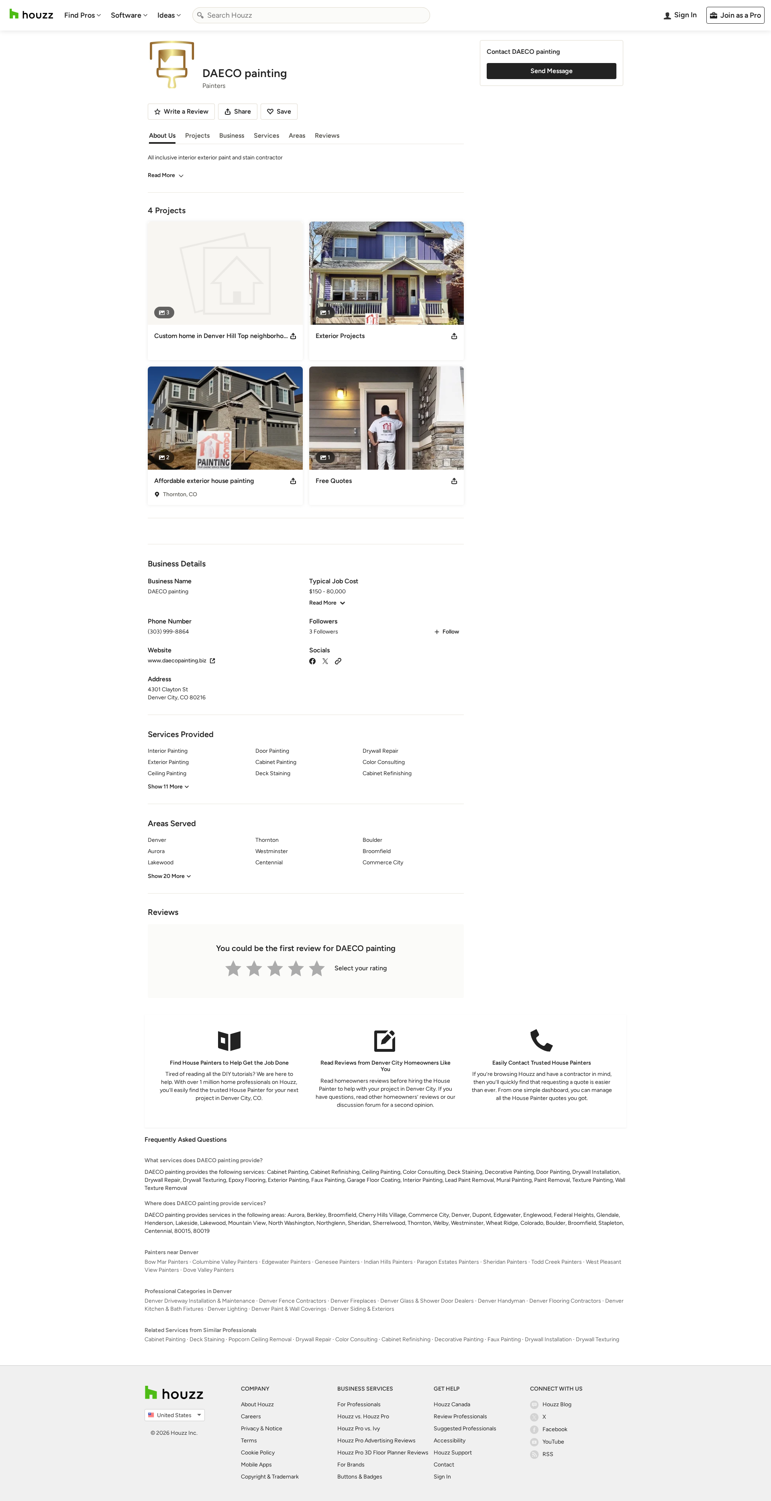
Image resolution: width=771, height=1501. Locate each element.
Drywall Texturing (597, 1339)
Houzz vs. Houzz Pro (363, 1416)
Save (284, 111)
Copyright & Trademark (270, 1476)
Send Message (551, 71)
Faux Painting (504, 1339)
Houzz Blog (557, 1404)
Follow (451, 631)
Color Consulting (356, 1339)
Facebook (555, 1429)
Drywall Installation (548, 1339)
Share (242, 111)
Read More (161, 175)
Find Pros (79, 15)
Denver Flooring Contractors (565, 1300)
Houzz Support (453, 1452)
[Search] (200, 15)
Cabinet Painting (165, 1339)
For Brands (351, 1464)
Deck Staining (207, 1339)
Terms (249, 1440)
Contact (444, 1464)
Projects (197, 135)
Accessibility (449, 1440)
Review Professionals (460, 1416)
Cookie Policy (258, 1452)
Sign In (442, 1476)
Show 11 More (165, 786)
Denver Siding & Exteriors (362, 1308)
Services (266, 135)
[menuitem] (82, 15)
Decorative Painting (458, 1339)
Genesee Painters (337, 1262)
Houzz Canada (452, 1404)
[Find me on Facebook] (312, 660)
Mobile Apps (256, 1464)
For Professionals (359, 1404)
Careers (251, 1416)
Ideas (166, 15)
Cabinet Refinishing (405, 1339)
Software (126, 15)
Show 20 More (166, 876)
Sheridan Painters (505, 1262)
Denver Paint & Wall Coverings (288, 1308)
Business (231, 135)
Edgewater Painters (286, 1262)
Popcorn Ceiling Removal (260, 1339)
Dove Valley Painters (208, 1270)
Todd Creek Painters (556, 1262)
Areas (297, 135)
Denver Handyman (501, 1300)
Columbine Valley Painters (225, 1262)
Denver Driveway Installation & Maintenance (200, 1300)
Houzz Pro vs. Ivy (358, 1428)
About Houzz (257, 1404)
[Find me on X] (325, 660)
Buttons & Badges (359, 1476)
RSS (548, 1454)
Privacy (250, 1428)
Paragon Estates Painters (448, 1262)
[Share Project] (293, 336)
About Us (162, 135)
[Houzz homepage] (31, 14)
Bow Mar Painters (166, 1262)
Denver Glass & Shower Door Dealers (427, 1300)
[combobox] (311, 15)
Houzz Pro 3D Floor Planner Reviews (382, 1452)
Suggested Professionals (465, 1428)
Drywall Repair (313, 1339)
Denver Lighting (227, 1308)
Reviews (327, 135)
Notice (273, 1428)
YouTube (553, 1441)
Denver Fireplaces (353, 1300)
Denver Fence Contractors (292, 1300)
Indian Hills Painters (388, 1262)
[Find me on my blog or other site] (338, 660)
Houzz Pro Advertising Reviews (376, 1440)
